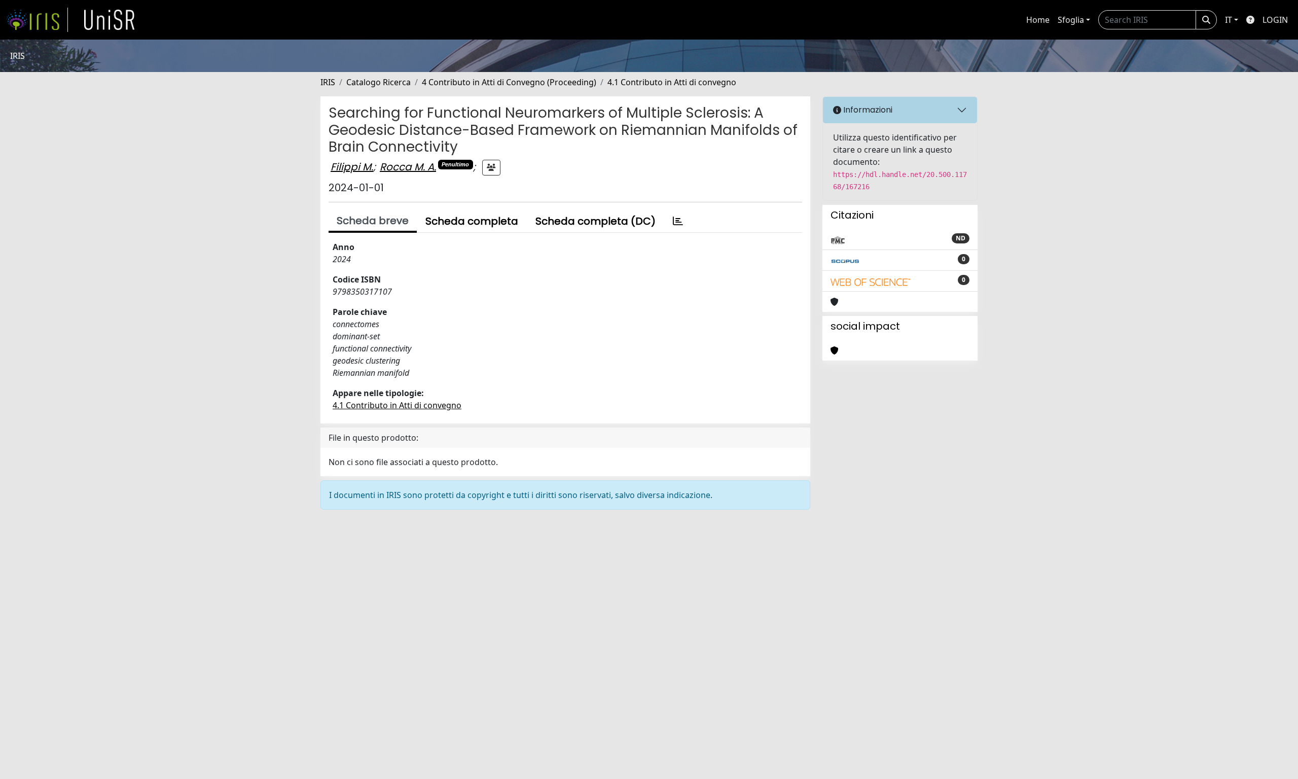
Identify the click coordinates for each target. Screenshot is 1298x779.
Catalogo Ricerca (378, 82)
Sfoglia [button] (1071, 19)
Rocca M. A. (408, 167)
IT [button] (1228, 19)
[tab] (678, 221)
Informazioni (866, 110)
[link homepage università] (109, 20)
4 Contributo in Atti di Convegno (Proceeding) (509, 82)
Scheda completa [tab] (471, 221)
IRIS (327, 82)
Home (1038, 19)
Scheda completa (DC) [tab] (595, 221)
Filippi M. (352, 167)
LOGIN (1275, 19)
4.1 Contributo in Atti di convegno (671, 82)
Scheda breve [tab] (373, 221)
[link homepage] (37, 20)
